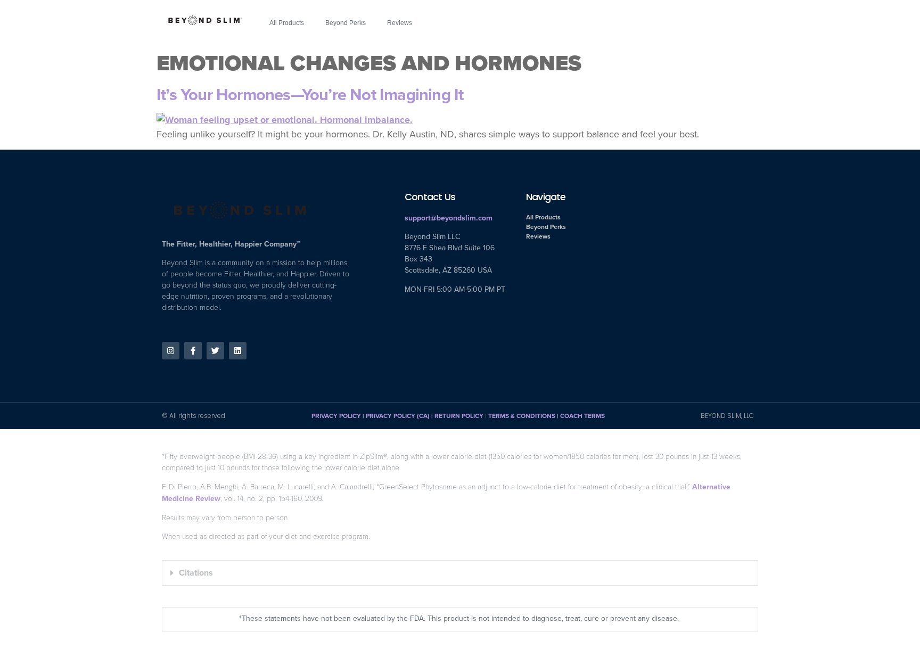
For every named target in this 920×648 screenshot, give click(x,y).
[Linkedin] (238, 350)
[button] (460, 573)
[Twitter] (215, 350)
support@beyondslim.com (448, 218)
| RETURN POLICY (456, 416)
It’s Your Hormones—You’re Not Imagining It (310, 94)
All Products (286, 23)
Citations (196, 573)
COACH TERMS (582, 416)
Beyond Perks (345, 23)
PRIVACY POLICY (336, 416)
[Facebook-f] (193, 350)
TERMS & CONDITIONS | (524, 416)
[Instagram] (170, 350)
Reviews (399, 23)
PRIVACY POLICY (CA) (398, 416)
